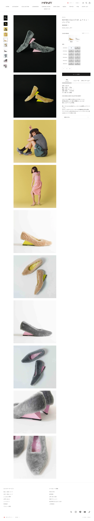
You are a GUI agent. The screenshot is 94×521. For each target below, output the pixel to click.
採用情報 (51, 494)
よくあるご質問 (7, 496)
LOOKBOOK (35, 6)
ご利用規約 (51, 504)
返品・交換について (8, 491)
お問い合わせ (7, 499)
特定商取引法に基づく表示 (55, 501)
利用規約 (6, 504)
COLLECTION (25, 6)
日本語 (77, 2)
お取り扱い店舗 (52, 496)
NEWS (64, 6)
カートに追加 (76, 74)
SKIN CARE (56, 6)
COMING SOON (46, 6)
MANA (64, 17)
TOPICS (71, 6)
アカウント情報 (7, 506)
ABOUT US (47, 9)
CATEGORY (15, 6)
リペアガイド (7, 501)
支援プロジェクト (53, 499)
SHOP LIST (85, 6)
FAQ (78, 6)
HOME (7, 6)
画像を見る (67, 117)
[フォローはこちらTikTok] (89, 512)
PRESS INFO (52, 491)
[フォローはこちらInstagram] (76, 512)
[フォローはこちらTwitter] (71, 512)
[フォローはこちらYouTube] (85, 512)
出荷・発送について (8, 494)
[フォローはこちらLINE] (80, 512)
